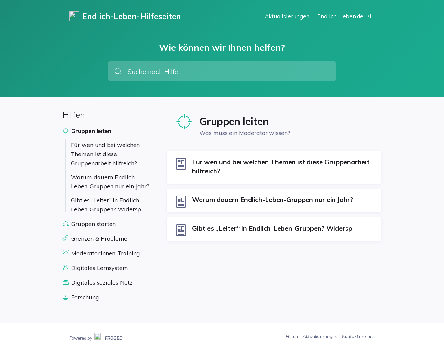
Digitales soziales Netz (101, 282)
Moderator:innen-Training (105, 253)
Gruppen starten (93, 224)
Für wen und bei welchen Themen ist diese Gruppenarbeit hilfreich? (105, 154)
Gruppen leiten (90, 131)
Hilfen (292, 336)
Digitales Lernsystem (99, 268)
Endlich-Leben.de (341, 16)
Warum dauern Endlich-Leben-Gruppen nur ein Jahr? (110, 181)
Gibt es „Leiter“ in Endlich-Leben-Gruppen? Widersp (106, 204)
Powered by (96, 337)
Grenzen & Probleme (98, 238)
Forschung (84, 297)
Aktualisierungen (287, 16)
